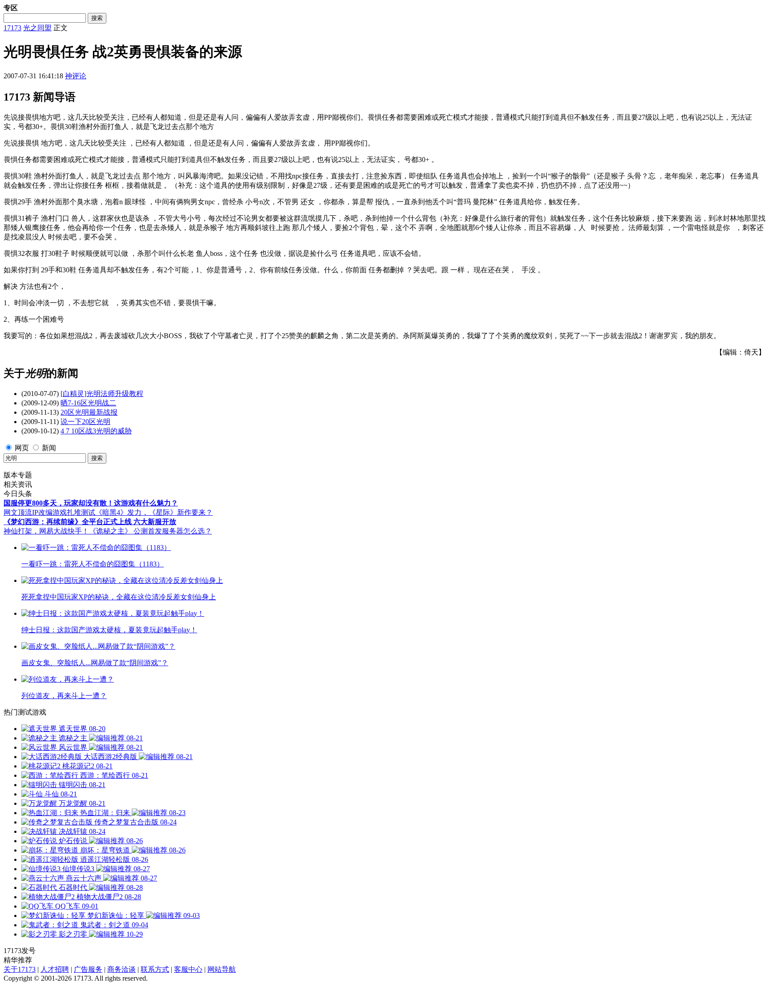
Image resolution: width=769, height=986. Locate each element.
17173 (12, 28)
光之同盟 (37, 28)
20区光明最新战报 (89, 412)
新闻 (49, 448)
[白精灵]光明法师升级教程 (102, 393)
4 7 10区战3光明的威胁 (96, 431)
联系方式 (155, 969)
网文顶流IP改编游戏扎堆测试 (49, 512)
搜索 (97, 18)
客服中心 (188, 969)
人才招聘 (54, 969)
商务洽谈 (121, 969)
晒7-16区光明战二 (88, 403)
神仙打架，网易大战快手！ (46, 531)
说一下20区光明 (85, 421)
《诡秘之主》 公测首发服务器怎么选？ (150, 531)
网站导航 (221, 969)
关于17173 (20, 969)
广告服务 (88, 969)
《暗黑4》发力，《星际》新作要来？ (154, 512)
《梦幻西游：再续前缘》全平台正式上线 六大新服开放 (90, 521)
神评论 (75, 76)
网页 (22, 448)
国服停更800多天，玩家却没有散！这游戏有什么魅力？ (91, 503)
